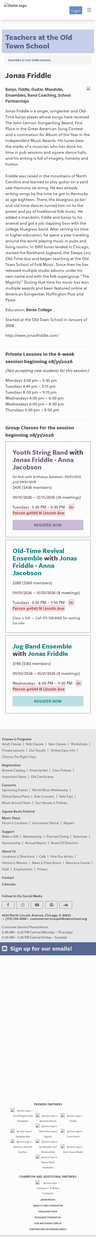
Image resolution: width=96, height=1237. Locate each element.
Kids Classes (35, 744)
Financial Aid (39, 770)
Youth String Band (40, 452)
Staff (5, 869)
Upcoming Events (15, 790)
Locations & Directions (18, 856)
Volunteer (80, 836)
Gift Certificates (42, 776)
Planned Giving (58, 836)
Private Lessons (13, 750)
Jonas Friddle (33, 459)
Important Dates (14, 776)
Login (75, 10)
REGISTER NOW (48, 525)
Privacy (42, 869)
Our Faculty (37, 750)
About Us (9, 851)
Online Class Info (62, 750)
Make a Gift (10, 836)
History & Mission (15, 862)
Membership (32, 836)
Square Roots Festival (18, 811)
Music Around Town (16, 802)
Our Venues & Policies (51, 802)
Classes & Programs (17, 739)
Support (8, 831)
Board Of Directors (64, 842)
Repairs (69, 822)
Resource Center (78, 862)
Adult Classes (11, 744)
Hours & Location (15, 822)
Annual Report (35, 842)
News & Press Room (46, 862)
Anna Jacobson (33, 569)
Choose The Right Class (19, 756)
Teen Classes (57, 744)
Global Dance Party (16, 796)
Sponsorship (11, 842)
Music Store (11, 818)
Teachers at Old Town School (29, 60)
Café (42, 856)
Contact (8, 877)
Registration (11, 765)
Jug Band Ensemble (42, 646)
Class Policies (61, 770)
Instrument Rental (45, 822)
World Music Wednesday (50, 790)
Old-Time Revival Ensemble (38, 554)
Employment (23, 869)
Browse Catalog (13, 770)
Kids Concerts (44, 796)
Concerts (9, 785)
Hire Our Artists (61, 856)
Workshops (79, 744)
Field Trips (66, 796)
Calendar (9, 884)
